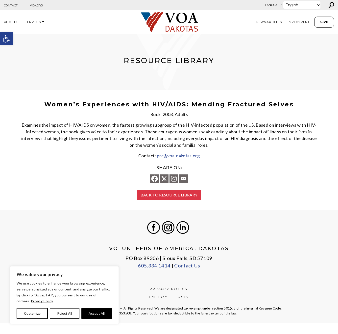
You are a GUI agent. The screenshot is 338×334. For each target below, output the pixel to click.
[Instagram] (173, 178)
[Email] (183, 178)
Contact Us (187, 265)
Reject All (64, 313)
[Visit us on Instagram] (168, 227)
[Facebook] (154, 178)
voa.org (36, 5)
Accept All (97, 313)
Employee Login (169, 297)
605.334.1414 (154, 265)
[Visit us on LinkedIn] (182, 227)
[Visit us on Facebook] (153, 227)
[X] (164, 178)
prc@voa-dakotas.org (178, 155)
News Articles (269, 22)
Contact (11, 5)
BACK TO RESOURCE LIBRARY (169, 194)
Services (33, 22)
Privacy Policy (42, 301)
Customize (32, 313)
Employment (298, 22)
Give (324, 22)
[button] (6, 38)
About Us (12, 22)
